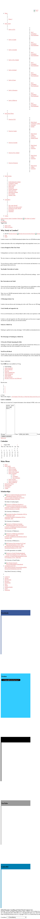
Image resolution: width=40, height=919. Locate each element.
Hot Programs (8, 579)
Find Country (8, 466)
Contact (6, 488)
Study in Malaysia (13, 482)
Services (7, 578)
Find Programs (8, 485)
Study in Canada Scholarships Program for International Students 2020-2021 (14, 498)
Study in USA (12, 467)
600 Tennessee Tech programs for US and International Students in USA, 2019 (14, 547)
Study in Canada (12, 469)
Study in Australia (13, 470)
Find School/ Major (9, 483)
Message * (3, 434)
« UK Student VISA (16, 396)
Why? (13, 475)
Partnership (7, 590)
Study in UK (8, 225)
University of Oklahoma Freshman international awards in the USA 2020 (16, 527)
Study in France (12, 479)
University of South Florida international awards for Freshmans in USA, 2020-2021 (16, 556)
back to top (3, 438)
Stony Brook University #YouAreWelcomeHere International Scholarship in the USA (16, 568)
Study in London (8, 227)
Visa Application (16, 478)
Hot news (7, 581)
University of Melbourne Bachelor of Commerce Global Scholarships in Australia (16, 508)
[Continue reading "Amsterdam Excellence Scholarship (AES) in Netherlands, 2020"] (16, 515)
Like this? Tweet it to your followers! (13, 378)
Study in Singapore (13, 481)
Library (6, 585)
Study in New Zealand (14, 472)
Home (6, 464)
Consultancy (4, 221)
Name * (17, 434)
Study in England (13, 473)
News (6, 584)
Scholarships (8, 582)
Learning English (9, 587)
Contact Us (7, 576)
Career (6, 588)
